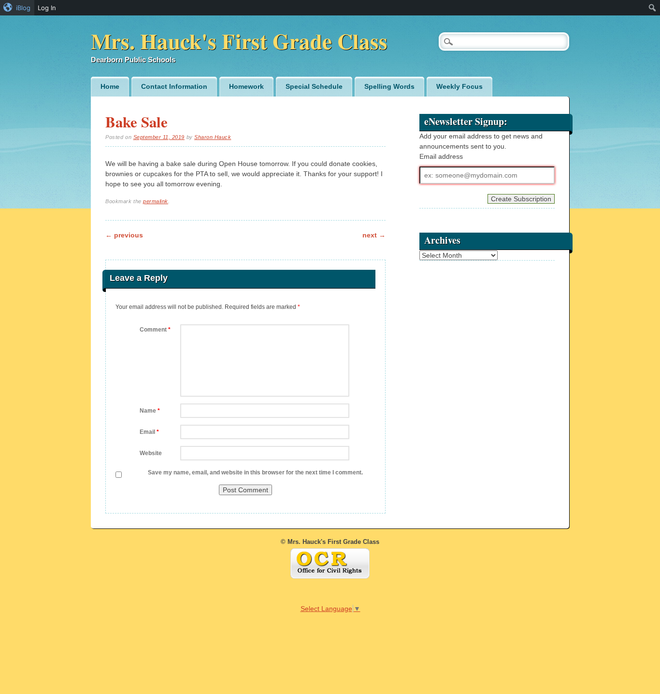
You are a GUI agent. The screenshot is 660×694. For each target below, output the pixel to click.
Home (109, 86)
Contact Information (174, 86)
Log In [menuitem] (47, 8)
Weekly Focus (459, 86)
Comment (155, 329)
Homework (246, 86)
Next (374, 235)
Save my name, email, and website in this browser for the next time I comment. (255, 472)
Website (151, 453)
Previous (124, 235)
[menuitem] (17, 7)
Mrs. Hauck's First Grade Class (239, 40)
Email (149, 432)
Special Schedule (314, 86)
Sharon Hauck (212, 137)
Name (150, 410)
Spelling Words (389, 86)
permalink (155, 201)
